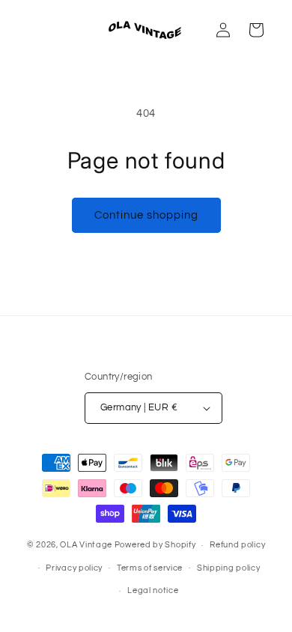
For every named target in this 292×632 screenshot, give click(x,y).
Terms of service (150, 568)
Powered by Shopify (155, 545)
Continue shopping (146, 215)
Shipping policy (229, 568)
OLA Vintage (86, 545)
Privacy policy (74, 568)
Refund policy (237, 545)
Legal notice (152, 590)
